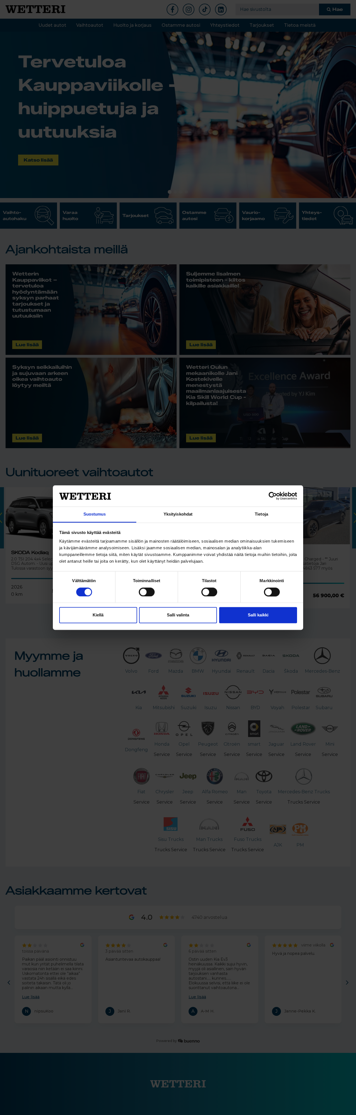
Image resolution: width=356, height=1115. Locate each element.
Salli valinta (178, 615)
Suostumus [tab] (94, 514)
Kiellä (98, 615)
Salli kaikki (258, 615)
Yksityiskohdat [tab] (178, 514)
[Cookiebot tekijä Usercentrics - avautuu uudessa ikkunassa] (272, 496)
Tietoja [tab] (261, 514)
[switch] (147, 591)
